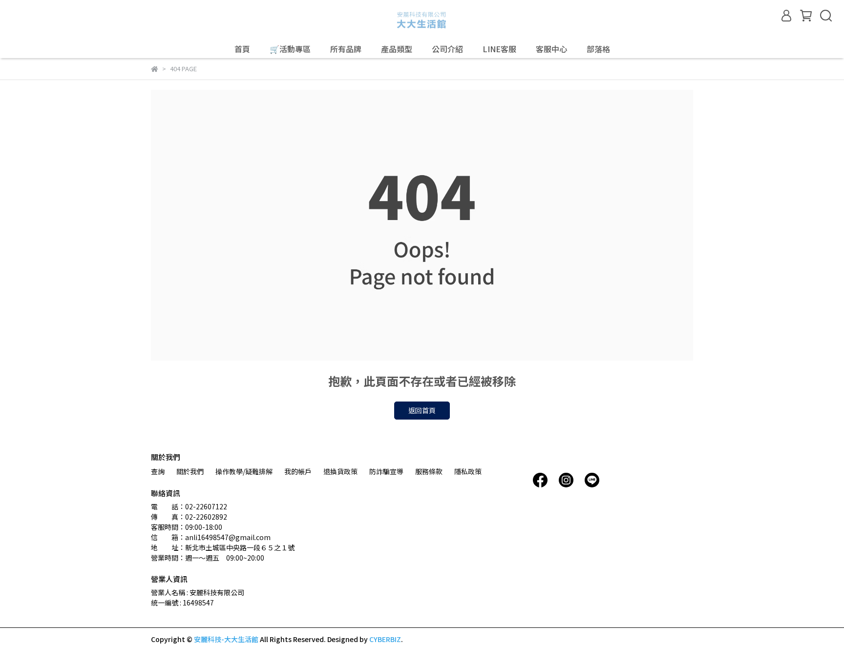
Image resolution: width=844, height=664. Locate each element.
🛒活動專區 (290, 48)
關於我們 (190, 471)
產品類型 (396, 48)
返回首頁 (422, 410)
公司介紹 (447, 48)
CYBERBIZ (385, 639)
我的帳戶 (298, 471)
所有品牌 (345, 48)
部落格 (598, 48)
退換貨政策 (340, 471)
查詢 (158, 471)
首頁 (242, 48)
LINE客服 (499, 48)
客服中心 (551, 48)
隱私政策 (468, 471)
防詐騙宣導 (386, 471)
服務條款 (429, 471)
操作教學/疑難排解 (244, 471)
